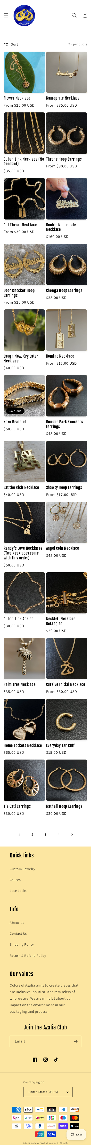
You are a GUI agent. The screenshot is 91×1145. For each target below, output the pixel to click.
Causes (15, 880)
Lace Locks (18, 890)
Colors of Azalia (39, 1143)
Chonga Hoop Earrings (64, 290)
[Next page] (71, 834)
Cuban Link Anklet (18, 619)
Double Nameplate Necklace (61, 227)
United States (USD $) (43, 1092)
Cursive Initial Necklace (65, 684)
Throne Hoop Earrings (64, 159)
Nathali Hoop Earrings (64, 806)
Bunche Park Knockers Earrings (64, 424)
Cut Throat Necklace (20, 225)
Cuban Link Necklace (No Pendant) (24, 161)
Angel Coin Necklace (62, 548)
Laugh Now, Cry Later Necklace (21, 358)
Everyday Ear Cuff (60, 745)
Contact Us (18, 933)
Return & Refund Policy (28, 955)
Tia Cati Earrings (17, 806)
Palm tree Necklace (20, 684)
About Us (17, 922)
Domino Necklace (60, 356)
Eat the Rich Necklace (21, 487)
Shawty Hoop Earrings (64, 487)
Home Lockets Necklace (23, 745)
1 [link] (19, 834)
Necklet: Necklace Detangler (61, 621)
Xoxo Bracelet (15, 422)
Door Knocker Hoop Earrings (19, 293)
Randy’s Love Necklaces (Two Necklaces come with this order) (23, 553)
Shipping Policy (22, 944)
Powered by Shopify (57, 1143)
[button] (6, 15)
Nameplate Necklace (63, 98)
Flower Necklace (17, 98)
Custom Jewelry (22, 869)
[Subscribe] (75, 1041)
